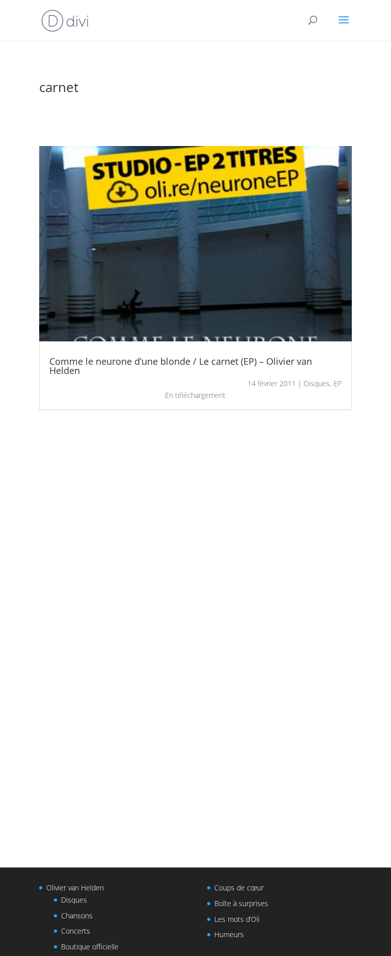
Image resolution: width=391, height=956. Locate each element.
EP (337, 383)
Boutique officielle (90, 946)
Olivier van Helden (75, 887)
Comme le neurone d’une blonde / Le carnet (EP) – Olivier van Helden (180, 365)
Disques (317, 383)
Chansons (77, 915)
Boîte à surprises (241, 903)
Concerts (75, 931)
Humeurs (229, 934)
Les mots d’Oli (237, 919)
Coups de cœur (239, 887)
